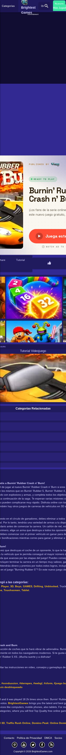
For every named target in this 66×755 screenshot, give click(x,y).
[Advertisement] (33, 49)
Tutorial (20, 259)
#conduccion (9, 683)
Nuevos (59, 3)
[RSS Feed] (51, 744)
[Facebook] (42, 744)
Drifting (38, 586)
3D (12, 586)
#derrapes (25, 683)
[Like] (49, 263)
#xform (48, 683)
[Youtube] (24, 744)
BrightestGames (18, 703)
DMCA (48, 737)
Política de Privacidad (29, 737)
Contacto (9, 737)
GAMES (27, 586)
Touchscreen (12, 590)
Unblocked (51, 586)
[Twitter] (33, 744)
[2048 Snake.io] (34, 298)
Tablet (25, 590)
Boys (18, 586)
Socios (58, 737)
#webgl (37, 683)
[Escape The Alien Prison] (34, 342)
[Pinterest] (14, 744)
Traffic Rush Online (18, 723)
